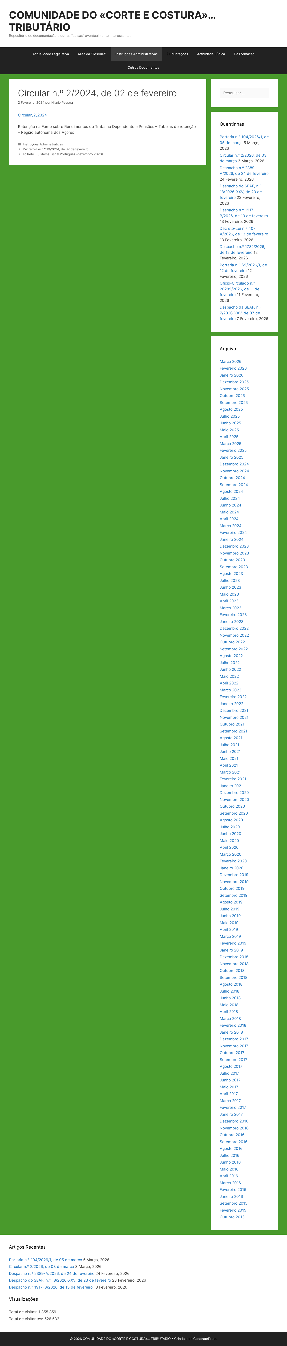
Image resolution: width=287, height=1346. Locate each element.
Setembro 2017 (233, 1059)
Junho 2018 (230, 998)
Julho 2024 (230, 498)
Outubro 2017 (232, 1052)
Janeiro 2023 (232, 621)
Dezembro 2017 (234, 1039)
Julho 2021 (229, 745)
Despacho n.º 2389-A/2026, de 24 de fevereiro (51, 1273)
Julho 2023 (230, 580)
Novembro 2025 (234, 389)
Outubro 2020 (232, 806)
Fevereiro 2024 (233, 532)
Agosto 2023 (231, 573)
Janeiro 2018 (231, 1032)
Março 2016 (230, 1183)
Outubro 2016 (232, 1135)
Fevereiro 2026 (233, 368)
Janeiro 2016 (231, 1196)
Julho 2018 (229, 991)
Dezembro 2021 (234, 710)
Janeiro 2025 (231, 457)
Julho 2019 (229, 909)
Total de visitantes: (26, 1319)
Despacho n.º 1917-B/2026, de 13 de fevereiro (51, 1287)
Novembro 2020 (234, 799)
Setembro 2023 (234, 567)
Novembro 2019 (234, 881)
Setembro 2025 (234, 402)
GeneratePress (205, 1339)
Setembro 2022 (234, 649)
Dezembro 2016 (234, 1121)
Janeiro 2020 (232, 868)
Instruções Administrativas (136, 54)
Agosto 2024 (231, 491)
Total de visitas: (24, 1312)
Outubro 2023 (232, 560)
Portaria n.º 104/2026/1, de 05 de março (45, 1260)
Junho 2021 (230, 751)
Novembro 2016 (234, 1128)
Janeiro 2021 (231, 786)
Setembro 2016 (234, 1142)
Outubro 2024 (232, 478)
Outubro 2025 (232, 395)
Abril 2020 (229, 847)
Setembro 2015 (233, 1203)
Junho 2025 (230, 423)
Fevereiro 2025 (233, 450)
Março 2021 (230, 772)
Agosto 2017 (231, 1066)
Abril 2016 (229, 1176)
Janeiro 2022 (231, 703)
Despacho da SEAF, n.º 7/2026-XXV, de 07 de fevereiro (240, 313)
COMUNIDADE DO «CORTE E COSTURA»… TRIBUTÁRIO (112, 21)
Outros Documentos (143, 67)
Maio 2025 (229, 430)
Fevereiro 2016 (233, 1189)
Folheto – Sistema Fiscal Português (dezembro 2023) (63, 154)
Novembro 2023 (234, 553)
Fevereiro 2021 (233, 779)
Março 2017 (230, 1100)
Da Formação (244, 54)
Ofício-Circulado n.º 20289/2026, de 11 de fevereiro (239, 289)
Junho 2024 (230, 505)
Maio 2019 (229, 923)
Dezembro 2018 (234, 957)
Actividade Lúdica (211, 54)
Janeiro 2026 (232, 375)
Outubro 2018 (232, 970)
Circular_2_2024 (32, 115)
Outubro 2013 (232, 1217)
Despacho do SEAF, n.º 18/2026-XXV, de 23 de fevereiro (241, 192)
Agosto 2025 (231, 409)
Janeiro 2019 (231, 950)
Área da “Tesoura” (92, 54)
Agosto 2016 (231, 1148)
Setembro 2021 (233, 731)
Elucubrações (177, 54)
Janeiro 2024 (232, 539)
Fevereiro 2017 (233, 1107)
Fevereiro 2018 (233, 1025)
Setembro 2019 (234, 895)
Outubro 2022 (232, 642)
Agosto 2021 (231, 738)
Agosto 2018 (231, 984)
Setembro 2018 (233, 977)
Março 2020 (230, 854)
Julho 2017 (229, 1073)
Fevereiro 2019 (233, 943)
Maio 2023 (229, 594)
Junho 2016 (230, 1162)
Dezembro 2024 (234, 464)
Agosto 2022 (231, 655)
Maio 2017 (229, 1087)
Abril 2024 (229, 519)
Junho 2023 (230, 587)
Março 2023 (230, 608)
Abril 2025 (229, 436)
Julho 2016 (229, 1155)
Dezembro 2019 (234, 874)
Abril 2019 (229, 929)
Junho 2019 (230, 916)
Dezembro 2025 (234, 382)
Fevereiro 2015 (233, 1210)
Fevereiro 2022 (233, 697)
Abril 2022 (229, 683)
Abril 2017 (229, 1094)
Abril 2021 (229, 765)
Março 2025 (230, 443)
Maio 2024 (229, 512)
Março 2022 (230, 690)
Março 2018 (230, 1018)
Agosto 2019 (231, 902)
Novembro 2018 (234, 964)
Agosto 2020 (231, 820)
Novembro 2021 (234, 717)
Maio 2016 (229, 1169)
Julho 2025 (230, 416)
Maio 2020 (229, 840)
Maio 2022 (229, 676)
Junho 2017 (230, 1080)
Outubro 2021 (232, 724)
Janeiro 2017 (231, 1114)
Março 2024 (230, 526)
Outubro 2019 (232, 888)
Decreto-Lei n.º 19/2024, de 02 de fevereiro (56, 149)
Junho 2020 (230, 833)
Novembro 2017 (234, 1046)
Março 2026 (230, 361)
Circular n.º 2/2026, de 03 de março (41, 1266)
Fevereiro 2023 (233, 614)
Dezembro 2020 (234, 792)
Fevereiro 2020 (233, 861)
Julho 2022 (230, 662)
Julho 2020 (230, 827)
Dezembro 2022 (234, 628)
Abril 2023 (229, 601)
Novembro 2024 (234, 471)
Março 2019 (230, 936)
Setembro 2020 (234, 813)
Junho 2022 (230, 669)
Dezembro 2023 (234, 546)
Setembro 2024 (234, 484)
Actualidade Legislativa (51, 54)
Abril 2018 (229, 1011)
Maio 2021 (229, 758)
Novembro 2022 (234, 635)
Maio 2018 (229, 1005)
